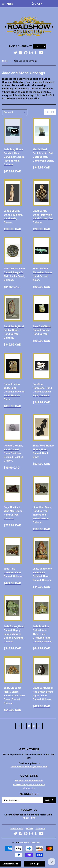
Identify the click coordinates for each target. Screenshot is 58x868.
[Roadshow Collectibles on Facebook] (20, 53)
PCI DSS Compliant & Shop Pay (29, 784)
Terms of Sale (16, 828)
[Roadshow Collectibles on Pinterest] (26, 53)
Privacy (29, 828)
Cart (39, 3)
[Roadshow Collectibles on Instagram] (31, 53)
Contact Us (29, 788)
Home (5, 60)
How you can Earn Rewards (29, 780)
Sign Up (49, 800)
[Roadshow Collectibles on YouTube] (41, 53)
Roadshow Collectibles (29, 842)
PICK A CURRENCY (20, 46)
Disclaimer (40, 828)
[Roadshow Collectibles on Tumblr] (36, 53)
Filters (50, 112)
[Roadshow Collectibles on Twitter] (15, 53)
